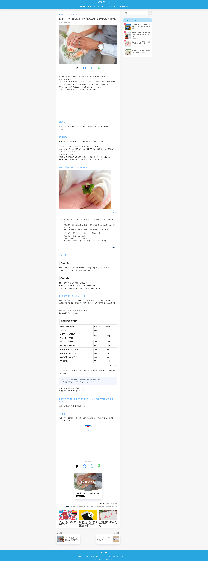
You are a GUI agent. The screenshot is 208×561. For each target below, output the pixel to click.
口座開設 (93, 506)
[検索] (150, 13)
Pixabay (115, 213)
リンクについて (107, 556)
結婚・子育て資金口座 (104, 506)
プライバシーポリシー (125, 556)
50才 (86, 506)
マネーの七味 (111, 6)
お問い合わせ (88, 556)
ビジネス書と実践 (123, 6)
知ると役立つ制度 (99, 6)
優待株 (90, 6)
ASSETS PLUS (104, 2)
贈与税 (115, 506)
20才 (81, 506)
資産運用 (82, 6)
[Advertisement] (88, 104)
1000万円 (75, 506)
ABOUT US (80, 556)
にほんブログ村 (88, 430)
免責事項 (115, 556)
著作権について (97, 556)
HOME (105, 553)
